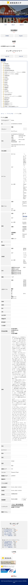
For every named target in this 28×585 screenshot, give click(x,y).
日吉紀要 (6, 91)
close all (21, 56)
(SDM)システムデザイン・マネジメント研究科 (14, 72)
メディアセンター (8, 92)
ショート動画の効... (8, 535)
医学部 (5, 84)
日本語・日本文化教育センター (11, 106)
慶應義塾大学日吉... (8, 543)
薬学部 (5, 89)
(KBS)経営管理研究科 (9, 70)
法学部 (5, 80)
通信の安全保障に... (8, 534)
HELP (13, 24)
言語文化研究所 (7, 94)
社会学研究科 (7, 68)
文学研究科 (6, 65)
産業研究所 (6, 97)
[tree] (14, 84)
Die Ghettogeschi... (8, 529)
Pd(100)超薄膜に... (8, 544)
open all (7, 56)
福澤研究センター (8, 104)
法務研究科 (6, 75)
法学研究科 (6, 67)
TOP (5, 24)
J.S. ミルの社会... (8, 532)
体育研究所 (6, 101)
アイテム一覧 (10, 113)
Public (3, 59)
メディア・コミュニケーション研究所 (13, 96)
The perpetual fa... (8, 541)
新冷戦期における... (8, 531)
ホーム (2, 113)
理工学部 (6, 85)
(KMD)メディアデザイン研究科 (11, 73)
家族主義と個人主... (8, 545)
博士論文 (6, 63)
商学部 (5, 82)
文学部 (5, 77)
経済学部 (6, 79)
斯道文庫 (6, 99)
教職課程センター (8, 103)
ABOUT (22, 24)
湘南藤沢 (6, 87)
